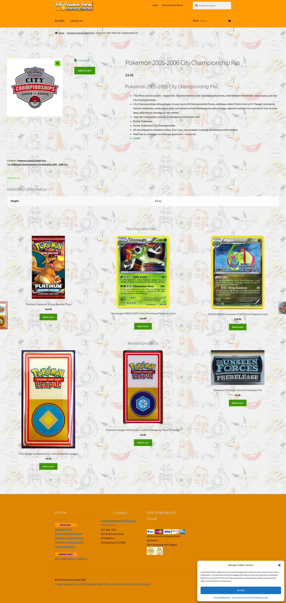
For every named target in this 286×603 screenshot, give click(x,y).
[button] (279, 565)
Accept (240, 590)
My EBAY (59, 20)
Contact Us (76, 20)
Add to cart (84, 70)
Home (61, 33)
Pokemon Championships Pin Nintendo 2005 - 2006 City (39, 164)
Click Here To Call (108, 524)
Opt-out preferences (222, 597)
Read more (48, 316)
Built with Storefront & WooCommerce (127, 584)
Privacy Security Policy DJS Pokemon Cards (250, 597)
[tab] (48, 178)
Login (155, 5)
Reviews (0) (13, 178)
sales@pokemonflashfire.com (118, 520)
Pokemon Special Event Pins (80, 33)
